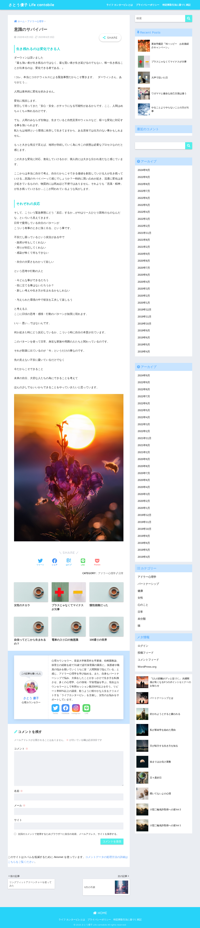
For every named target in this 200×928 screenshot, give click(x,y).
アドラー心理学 (107, 573)
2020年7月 (144, 267)
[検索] (188, 18)
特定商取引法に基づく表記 (176, 4)
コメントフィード (148, 659)
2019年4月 (144, 351)
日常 (120, 573)
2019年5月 (144, 344)
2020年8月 (144, 260)
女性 (140, 597)
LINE (86, 713)
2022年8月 (144, 184)
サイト (18, 820)
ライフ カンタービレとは (119, 4)
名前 (18, 791)
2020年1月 (144, 302)
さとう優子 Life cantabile (31, 4)
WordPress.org (147, 666)
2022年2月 (144, 225)
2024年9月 (144, 170)
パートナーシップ (148, 583)
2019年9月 (144, 330)
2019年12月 (144, 309)
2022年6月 (144, 198)
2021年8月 (144, 239)
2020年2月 (144, 295)
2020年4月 (144, 281)
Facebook (65, 713)
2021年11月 (144, 232)
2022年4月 (144, 211)
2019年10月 (144, 323)
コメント (21, 748)
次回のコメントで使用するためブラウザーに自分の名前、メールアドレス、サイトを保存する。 (68, 834)
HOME (102, 913)
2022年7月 (144, 191)
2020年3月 (144, 288)
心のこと (143, 604)
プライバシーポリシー (147, 4)
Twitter (55, 713)
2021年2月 (144, 246)
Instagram (76, 713)
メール (19, 805)
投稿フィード (146, 652)
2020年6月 (144, 274)
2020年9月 (144, 253)
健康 (140, 590)
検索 (188, 145)
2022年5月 (144, 205)
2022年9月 (144, 177)
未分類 (142, 618)
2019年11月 (144, 316)
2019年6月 (144, 337)
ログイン (143, 645)
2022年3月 (144, 218)
